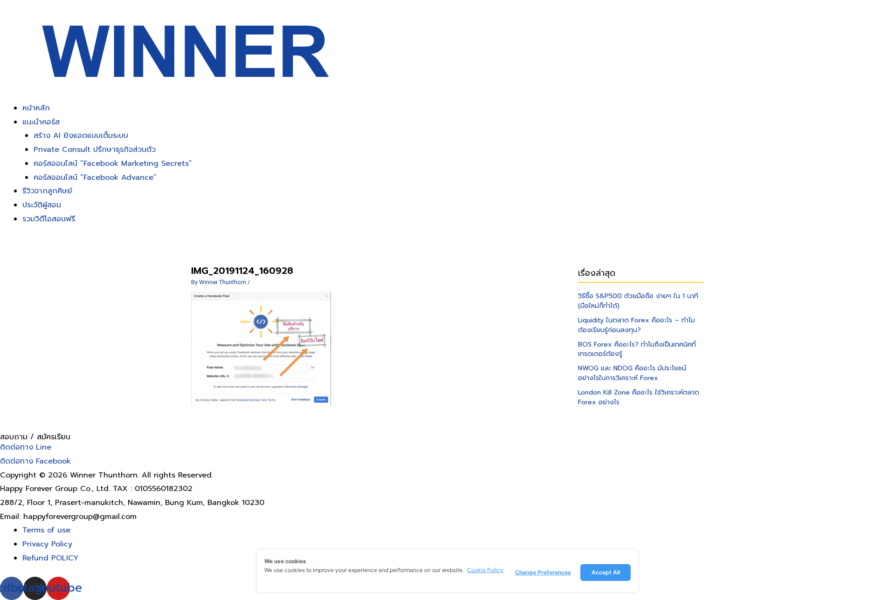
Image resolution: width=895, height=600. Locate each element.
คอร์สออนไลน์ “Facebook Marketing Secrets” (113, 163)
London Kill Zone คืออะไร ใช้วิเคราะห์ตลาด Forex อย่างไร (638, 397)
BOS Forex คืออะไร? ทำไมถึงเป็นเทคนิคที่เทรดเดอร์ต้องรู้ (637, 349)
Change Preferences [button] (543, 572)
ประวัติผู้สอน (41, 205)
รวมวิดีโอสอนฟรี (48, 219)
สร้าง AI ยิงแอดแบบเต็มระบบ (81, 135)
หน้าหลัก (36, 108)
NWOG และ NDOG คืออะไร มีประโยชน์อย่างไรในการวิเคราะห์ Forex (632, 373)
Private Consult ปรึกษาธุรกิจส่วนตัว (95, 149)
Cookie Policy (485, 569)
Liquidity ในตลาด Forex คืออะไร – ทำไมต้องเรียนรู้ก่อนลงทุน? (636, 325)
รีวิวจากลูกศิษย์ (47, 191)
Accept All (606, 572)
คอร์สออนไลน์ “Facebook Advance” (95, 177)
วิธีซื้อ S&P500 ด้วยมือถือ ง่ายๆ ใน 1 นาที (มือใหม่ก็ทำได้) (638, 301)
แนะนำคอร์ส (41, 122)
